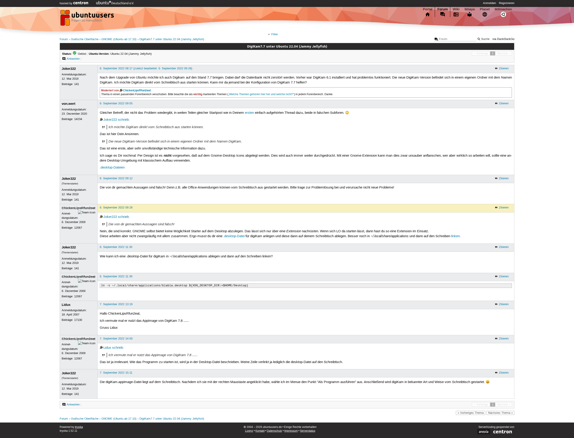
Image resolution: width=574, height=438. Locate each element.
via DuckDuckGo (503, 39)
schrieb (123, 120)
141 (76, 84)
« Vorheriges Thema (471, 413)
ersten (249, 113)
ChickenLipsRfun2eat (137, 90)
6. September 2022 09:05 (116, 103)
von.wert (68, 103)
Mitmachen (503, 9)
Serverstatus (307, 431)
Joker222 (69, 68)
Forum (442, 9)
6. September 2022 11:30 (116, 247)
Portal (427, 9)
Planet (485, 9)
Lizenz (249, 431)
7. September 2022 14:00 (116, 338)
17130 (78, 320)
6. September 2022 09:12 (116, 178)
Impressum (291, 431)
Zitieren (504, 68)
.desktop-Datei (234, 236)
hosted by (66, 3)
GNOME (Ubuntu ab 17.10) (118, 39)
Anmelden (489, 3)
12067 (78, 228)
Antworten (73, 59)
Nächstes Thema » (500, 413)
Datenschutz (274, 431)
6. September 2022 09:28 (116, 207)
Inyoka (79, 427)
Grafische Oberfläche (84, 39)
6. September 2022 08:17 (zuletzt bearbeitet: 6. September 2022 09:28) (146, 68)
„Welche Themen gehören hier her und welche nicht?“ (261, 94)
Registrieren (506, 3)
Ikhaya (470, 9)
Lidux (66, 304)
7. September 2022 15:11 (116, 372)
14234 (78, 119)
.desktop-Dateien (112, 168)
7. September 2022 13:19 (116, 304)
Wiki (456, 9)
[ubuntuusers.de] (88, 19)
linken (455, 236)
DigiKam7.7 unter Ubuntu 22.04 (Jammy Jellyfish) (171, 39)
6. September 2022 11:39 (116, 276)
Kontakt (260, 431)
